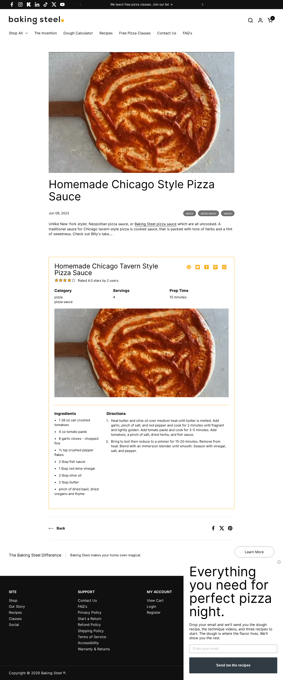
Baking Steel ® (53, 673)
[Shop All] (25, 33)
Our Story (17, 606)
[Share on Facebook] (213, 528)
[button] (250, 20)
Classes (15, 618)
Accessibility (88, 643)
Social (14, 624)
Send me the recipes (233, 665)
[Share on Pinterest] (230, 528)
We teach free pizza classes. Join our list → (141, 4)
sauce (227, 213)
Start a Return (89, 618)
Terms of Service (92, 637)
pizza (189, 213)
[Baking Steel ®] (36, 20)
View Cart (155, 600)
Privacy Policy (89, 612)
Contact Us (87, 600)
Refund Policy (89, 624)
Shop (13, 600)
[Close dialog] (279, 562)
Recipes (15, 612)
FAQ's (82, 606)
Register (154, 612)
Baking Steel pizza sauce (155, 224)
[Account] (260, 20)
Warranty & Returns (94, 649)
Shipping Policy (91, 631)
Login (151, 606)
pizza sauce (208, 213)
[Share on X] (222, 528)
